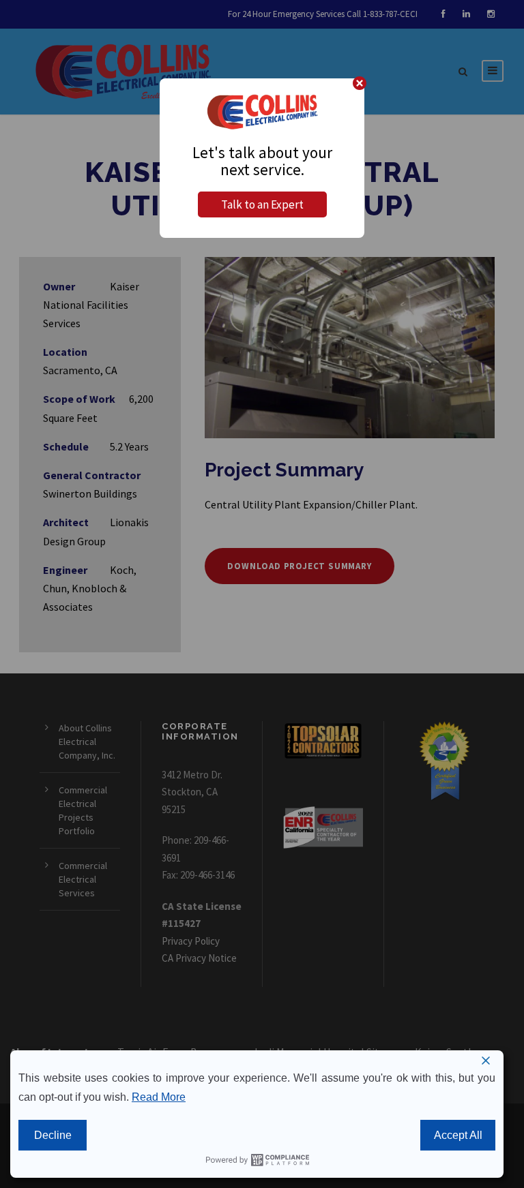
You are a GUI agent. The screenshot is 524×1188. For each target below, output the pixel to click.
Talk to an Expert (262, 204)
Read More (159, 1097)
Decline (53, 1135)
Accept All (458, 1135)
